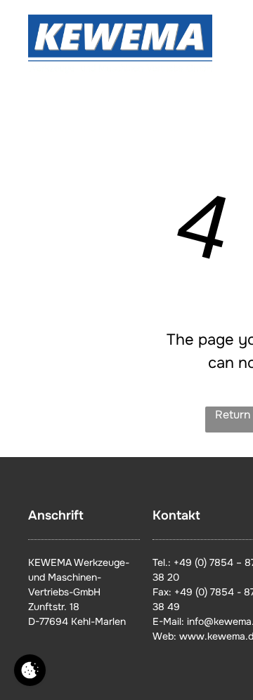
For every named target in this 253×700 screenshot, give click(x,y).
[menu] (232, 29)
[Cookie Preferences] (30, 670)
